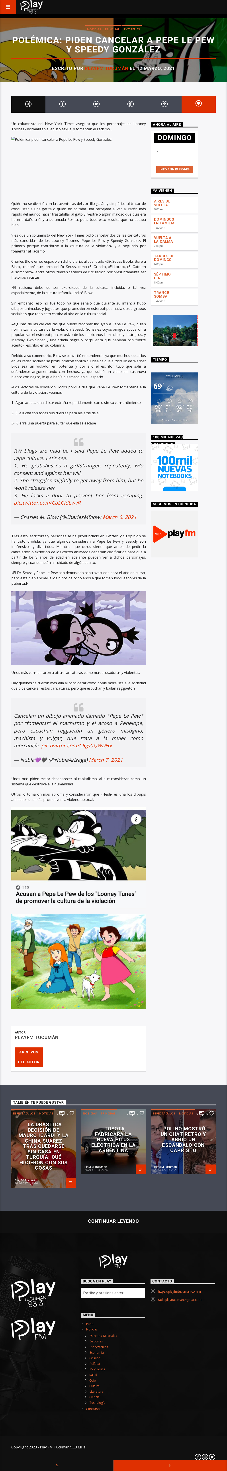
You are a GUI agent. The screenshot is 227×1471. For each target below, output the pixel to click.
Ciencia (94, 1397)
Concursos (93, 1409)
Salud (93, 1375)
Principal (112, 29)
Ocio (92, 1380)
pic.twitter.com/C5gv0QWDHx (76, 745)
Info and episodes (175, 169)
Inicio (90, 1324)
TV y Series (132, 29)
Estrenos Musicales (103, 1336)
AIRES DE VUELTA (162, 203)
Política (94, 1363)
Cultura (94, 1386)
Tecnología (97, 1402)
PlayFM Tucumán (107, 68)
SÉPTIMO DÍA (162, 276)
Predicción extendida (175, 420)
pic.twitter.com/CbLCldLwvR (47, 502)
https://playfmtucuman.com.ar (179, 1291)
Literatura (96, 1391)
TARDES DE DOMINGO (164, 258)
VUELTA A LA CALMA (163, 240)
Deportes (96, 1341)
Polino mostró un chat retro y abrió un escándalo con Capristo (183, 1139)
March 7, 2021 (106, 759)
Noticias (94, 29)
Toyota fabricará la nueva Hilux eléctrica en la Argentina (113, 1139)
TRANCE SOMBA (161, 295)
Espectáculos (24, 1113)
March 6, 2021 (120, 517)
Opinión (94, 1358)
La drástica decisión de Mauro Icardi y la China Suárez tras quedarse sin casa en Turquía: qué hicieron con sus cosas (44, 1146)
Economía (96, 1352)
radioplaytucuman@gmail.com (180, 1299)
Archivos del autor (28, 1057)
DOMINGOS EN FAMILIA (164, 221)
